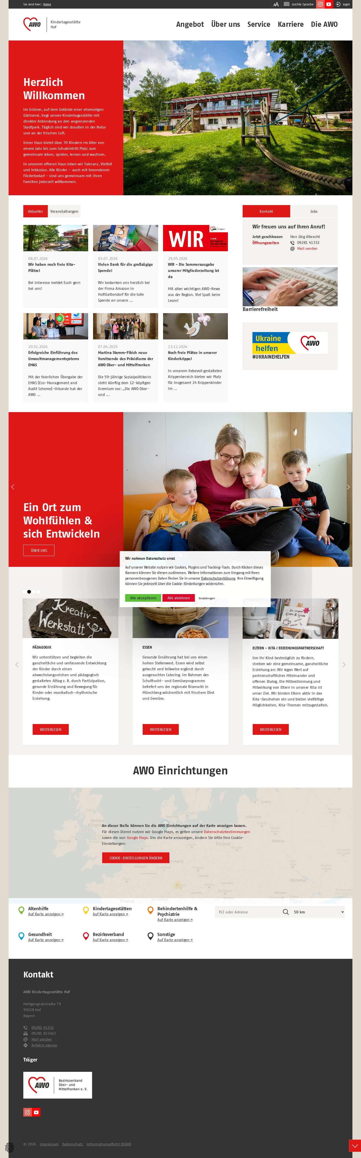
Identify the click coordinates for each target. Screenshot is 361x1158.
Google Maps (137, 837)
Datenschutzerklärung (218, 578)
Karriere (291, 24)
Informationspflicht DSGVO (109, 1144)
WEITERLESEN (50, 729)
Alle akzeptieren (143, 598)
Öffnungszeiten (265, 243)
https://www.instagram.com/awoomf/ (320, 4)
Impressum (49, 1144)
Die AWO (324, 24)
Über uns (225, 24)
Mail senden (307, 248)
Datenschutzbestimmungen (227, 831)
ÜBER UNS (39, 550)
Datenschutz (72, 1144)
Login (346, 4)
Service (259, 24)
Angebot (190, 24)
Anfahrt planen (44, 1045)
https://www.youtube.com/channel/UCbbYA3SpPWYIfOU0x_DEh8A (329, 4)
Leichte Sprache (302, 4)
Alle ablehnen (178, 598)
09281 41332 (42, 1027)
